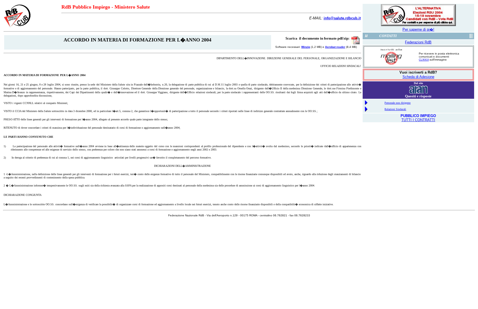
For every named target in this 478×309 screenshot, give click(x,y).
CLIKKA (424, 59)
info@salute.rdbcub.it (342, 18)
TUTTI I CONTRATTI (418, 120)
